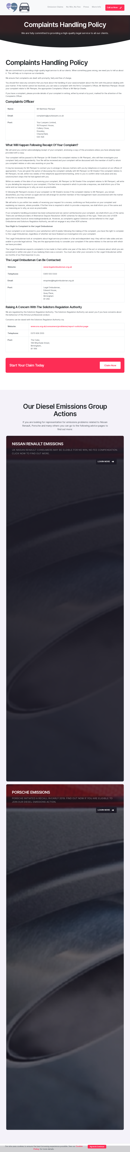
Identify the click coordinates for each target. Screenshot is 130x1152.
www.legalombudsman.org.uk (57, 267)
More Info (96, 7)
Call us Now (112, 7)
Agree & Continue (97, 1147)
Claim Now (110, 365)
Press (86, 7)
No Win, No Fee (73, 7)
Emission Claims (55, 7)
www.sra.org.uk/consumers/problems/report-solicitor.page (59, 326)
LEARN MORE (104, 461)
